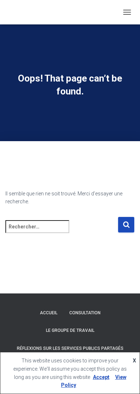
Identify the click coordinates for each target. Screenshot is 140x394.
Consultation (85, 312)
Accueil (48, 312)
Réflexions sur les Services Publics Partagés (70, 348)
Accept (101, 377)
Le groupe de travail (70, 330)
